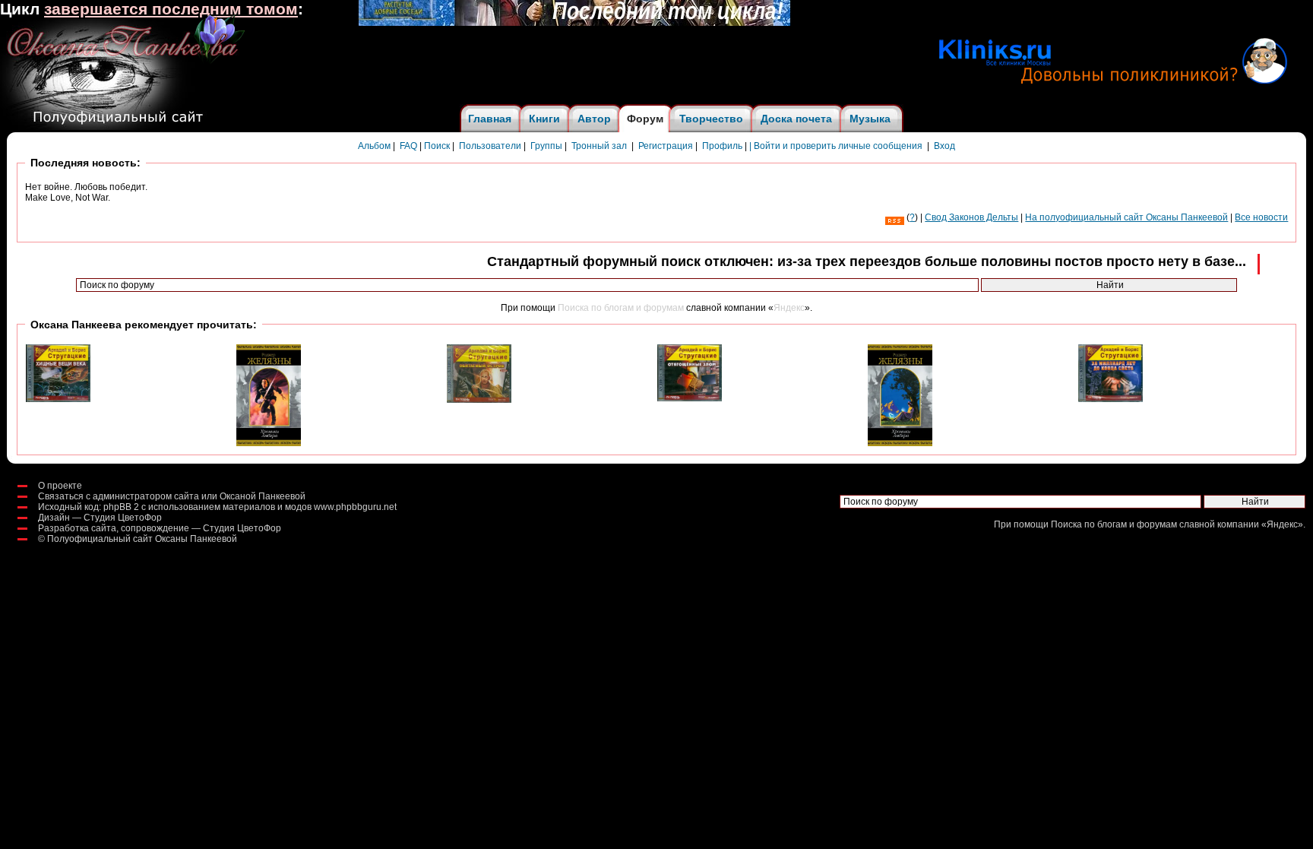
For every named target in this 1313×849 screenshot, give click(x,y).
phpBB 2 (121, 507)
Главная (489, 118)
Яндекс (789, 308)
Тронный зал (599, 146)
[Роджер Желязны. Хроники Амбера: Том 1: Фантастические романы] (268, 443)
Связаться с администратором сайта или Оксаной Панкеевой (171, 496)
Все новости (1261, 217)
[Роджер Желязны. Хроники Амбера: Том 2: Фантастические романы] (900, 443)
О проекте (60, 485)
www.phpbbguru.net (355, 507)
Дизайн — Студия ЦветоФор (100, 517)
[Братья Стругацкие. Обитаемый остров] (479, 399)
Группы (546, 146)
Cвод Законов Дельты (971, 217)
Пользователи (490, 146)
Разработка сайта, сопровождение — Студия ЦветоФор (159, 528)
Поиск (437, 146)
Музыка (870, 118)
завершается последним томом (171, 9)
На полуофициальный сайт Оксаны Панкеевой (1126, 217)
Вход (944, 146)
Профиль (722, 146)
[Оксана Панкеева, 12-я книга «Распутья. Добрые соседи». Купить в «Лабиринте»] (574, 22)
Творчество (711, 118)
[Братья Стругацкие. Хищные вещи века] (58, 399)
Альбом (374, 146)
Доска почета (796, 118)
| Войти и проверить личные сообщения (835, 146)
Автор (594, 118)
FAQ (408, 146)
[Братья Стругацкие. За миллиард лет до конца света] (1110, 399)
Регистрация (665, 146)
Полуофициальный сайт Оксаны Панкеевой (142, 539)
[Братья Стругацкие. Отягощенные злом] (689, 398)
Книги (544, 118)
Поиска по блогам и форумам (621, 308)
